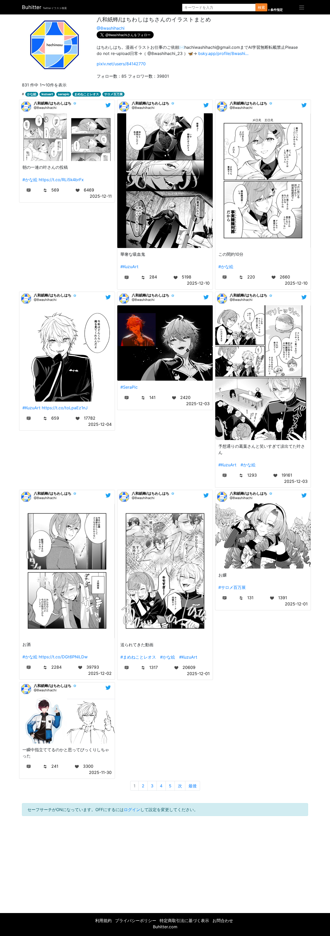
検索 (261, 7)
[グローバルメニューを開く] (301, 7)
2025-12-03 (198, 403)
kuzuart (47, 94)
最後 (192, 785)
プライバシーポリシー (135, 920)
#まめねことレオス (138, 657)
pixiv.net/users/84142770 (121, 63)
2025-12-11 (101, 196)
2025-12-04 (100, 424)
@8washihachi (111, 28)
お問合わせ (222, 920)
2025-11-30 (100, 772)
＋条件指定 (275, 9)
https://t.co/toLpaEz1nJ (65, 407)
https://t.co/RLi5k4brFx (61, 179)
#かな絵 (29, 179)
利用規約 (103, 920)
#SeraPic (129, 387)
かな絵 (31, 94)
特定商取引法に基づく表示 (184, 920)
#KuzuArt (129, 266)
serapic (63, 94)
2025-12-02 (100, 673)
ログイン (132, 809)
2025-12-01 (198, 673)
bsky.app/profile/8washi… (223, 53)
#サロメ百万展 (232, 587)
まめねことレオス (86, 94)
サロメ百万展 (113, 94)
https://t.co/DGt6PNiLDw (63, 656)
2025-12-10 (198, 283)
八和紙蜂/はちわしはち (52, 103)
